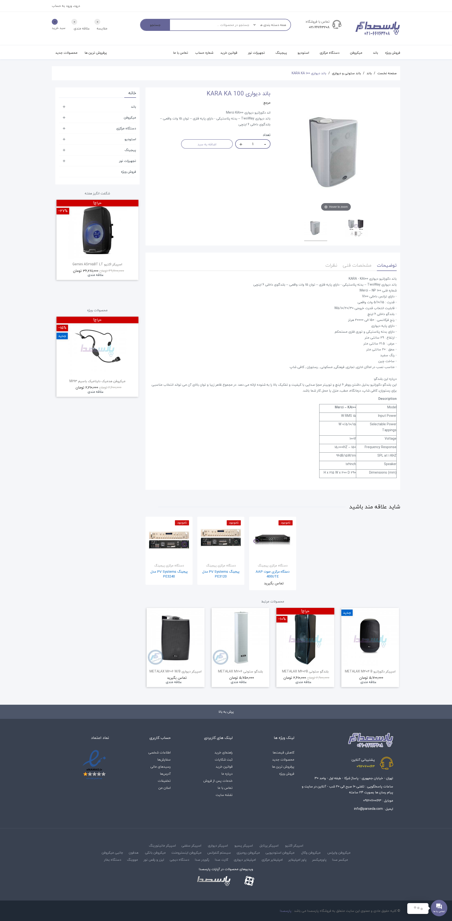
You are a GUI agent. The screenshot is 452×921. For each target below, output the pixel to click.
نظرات (331, 265)
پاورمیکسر (319, 860)
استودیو (130, 139)
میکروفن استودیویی (280, 853)
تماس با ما (225, 788)
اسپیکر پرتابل (268, 845)
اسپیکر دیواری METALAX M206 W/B (175, 671)
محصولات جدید (283, 759)
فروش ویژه (128, 172)
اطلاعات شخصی (159, 752)
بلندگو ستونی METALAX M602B (305, 671)
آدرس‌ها (165, 774)
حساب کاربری (160, 737)
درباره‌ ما (227, 774)
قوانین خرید (224, 767)
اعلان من (164, 788)
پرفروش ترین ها (283, 767)
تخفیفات (164, 781)
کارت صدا (221, 860)
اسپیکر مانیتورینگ (162, 845)
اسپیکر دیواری (218, 845)
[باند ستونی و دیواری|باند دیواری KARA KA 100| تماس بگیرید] (315, 229)
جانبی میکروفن (112, 853)
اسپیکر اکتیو (294, 845)
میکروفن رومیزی (248, 853)
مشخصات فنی (357, 265)
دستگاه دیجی (179, 860)
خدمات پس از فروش (218, 781)
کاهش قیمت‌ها (283, 752)
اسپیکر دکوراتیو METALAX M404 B (370, 671)
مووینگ (132, 860)
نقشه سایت (224, 795)
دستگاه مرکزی (126, 128)
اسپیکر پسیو (243, 845)
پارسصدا (285, 911)
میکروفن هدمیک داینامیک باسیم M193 (97, 381)
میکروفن (130, 117)
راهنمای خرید (223, 752)
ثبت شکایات (224, 759)
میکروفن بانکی (155, 853)
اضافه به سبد (207, 144)
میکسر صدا (340, 860)
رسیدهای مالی (160, 767)
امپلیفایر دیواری (245, 860)
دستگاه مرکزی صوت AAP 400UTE (273, 574)
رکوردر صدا (202, 860)
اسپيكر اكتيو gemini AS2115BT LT (97, 264)
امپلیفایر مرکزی (272, 860)
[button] (149, 654)
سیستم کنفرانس (219, 853)
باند (133, 107)
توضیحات (387, 265)
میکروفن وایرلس (339, 853)
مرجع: (266, 103)
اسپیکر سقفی (191, 845)
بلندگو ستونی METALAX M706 (240, 671)
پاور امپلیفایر (297, 860)
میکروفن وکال (311, 853)
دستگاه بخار (112, 860)
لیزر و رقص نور (154, 860)
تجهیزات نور (127, 161)
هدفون (133, 853)
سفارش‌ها (164, 759)
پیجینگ (130, 150)
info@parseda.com (368, 809)
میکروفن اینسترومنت (186, 853)
